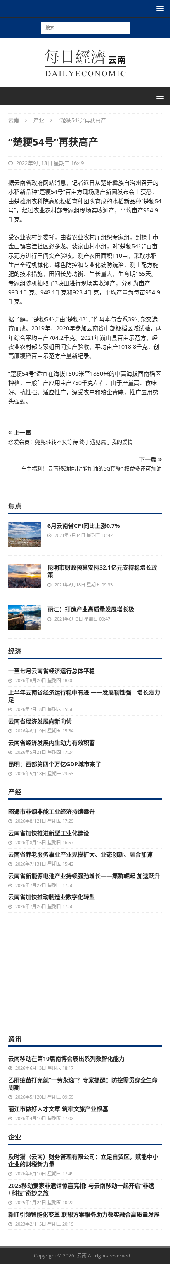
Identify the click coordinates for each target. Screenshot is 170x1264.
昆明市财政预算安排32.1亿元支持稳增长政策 (102, 571)
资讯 (14, 1038)
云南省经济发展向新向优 (40, 721)
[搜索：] (85, 27)
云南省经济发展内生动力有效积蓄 (51, 742)
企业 (14, 1137)
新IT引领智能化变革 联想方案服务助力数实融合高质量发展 (84, 1214)
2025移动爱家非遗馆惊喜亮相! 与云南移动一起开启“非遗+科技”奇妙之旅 (81, 1189)
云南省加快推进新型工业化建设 (48, 833)
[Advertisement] (85, 972)
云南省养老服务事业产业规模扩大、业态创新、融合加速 (80, 854)
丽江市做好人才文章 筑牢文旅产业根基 (58, 1109)
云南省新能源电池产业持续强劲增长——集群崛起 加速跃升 (84, 876)
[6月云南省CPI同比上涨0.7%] (24, 534)
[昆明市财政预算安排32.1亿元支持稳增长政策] (24, 576)
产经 (14, 791)
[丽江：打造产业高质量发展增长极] (24, 617)
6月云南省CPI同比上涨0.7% (83, 526)
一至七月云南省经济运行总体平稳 (51, 671)
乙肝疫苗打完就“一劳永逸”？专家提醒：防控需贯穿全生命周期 (83, 1083)
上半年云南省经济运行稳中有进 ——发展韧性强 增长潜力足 (84, 696)
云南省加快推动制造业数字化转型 (51, 897)
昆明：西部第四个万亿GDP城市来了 (54, 764)
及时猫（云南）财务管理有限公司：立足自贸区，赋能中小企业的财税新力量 (83, 1160)
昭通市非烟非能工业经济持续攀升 (51, 811)
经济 (14, 651)
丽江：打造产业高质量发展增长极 (90, 609)
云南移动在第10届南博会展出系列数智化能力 (66, 1058)
